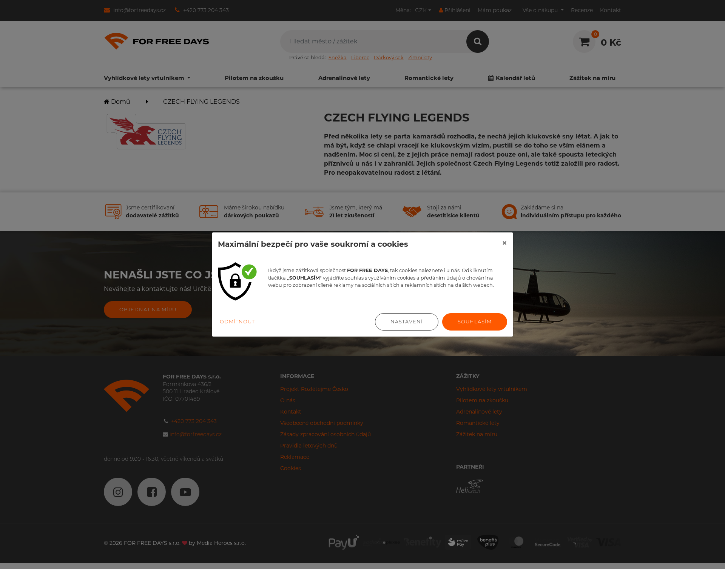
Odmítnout (237, 321)
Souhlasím (475, 321)
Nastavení (406, 321)
